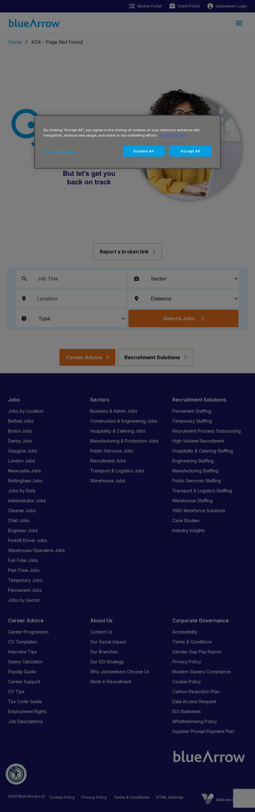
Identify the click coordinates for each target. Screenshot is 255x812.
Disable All (143, 151)
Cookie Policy (173, 135)
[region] (127, 142)
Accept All (190, 151)
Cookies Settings (60, 151)
